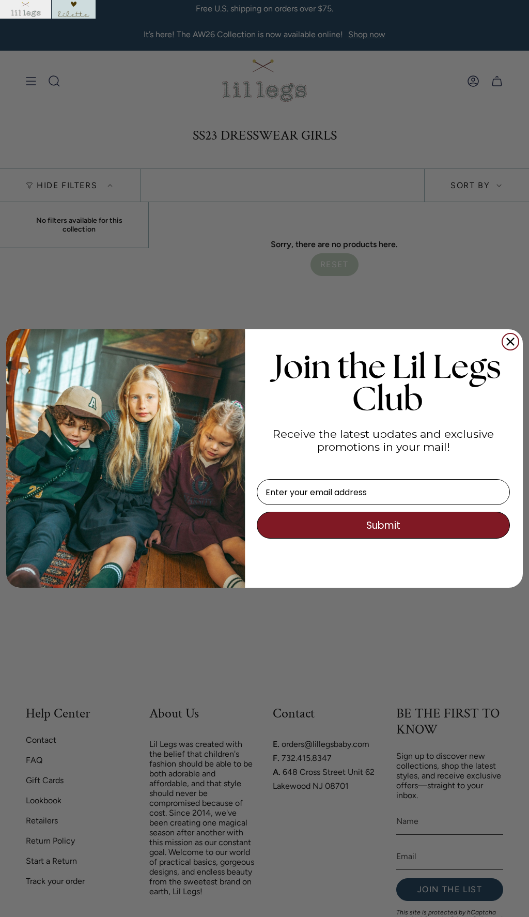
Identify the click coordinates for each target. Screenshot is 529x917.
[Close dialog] (510, 341)
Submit (383, 525)
